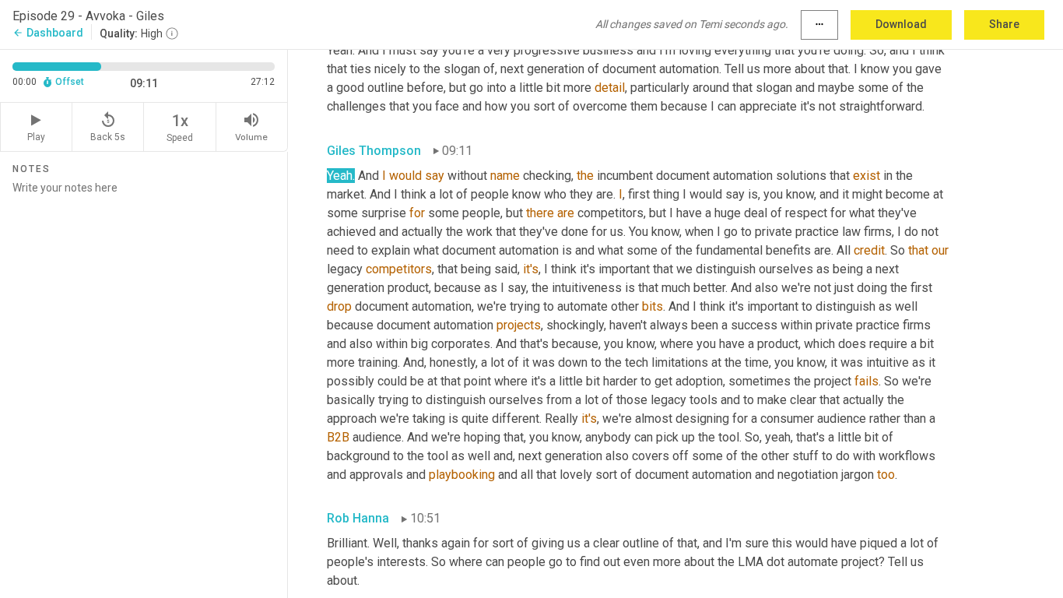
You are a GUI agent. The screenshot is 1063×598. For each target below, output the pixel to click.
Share (1004, 24)
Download (901, 24)
